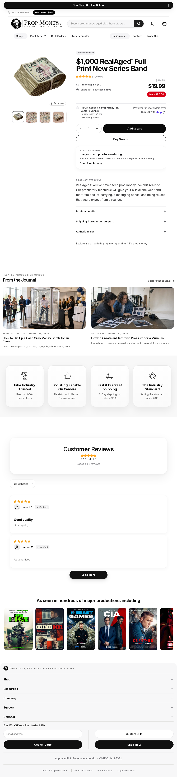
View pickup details (90, 117)
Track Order (154, 36)
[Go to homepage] (5, 668)
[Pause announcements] (169, 5)
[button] (84, 76)
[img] (88, 501)
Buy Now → (121, 139)
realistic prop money (105, 243)
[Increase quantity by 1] (97, 129)
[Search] (139, 24)
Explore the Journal (161, 280)
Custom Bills (134, 734)
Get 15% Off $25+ (44, 12)
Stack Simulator (80, 36)
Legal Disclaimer (126, 770)
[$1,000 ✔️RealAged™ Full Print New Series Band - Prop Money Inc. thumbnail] (18, 117)
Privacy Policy (105, 770)
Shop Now (134, 744)
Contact (137, 36)
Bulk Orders (58, 36)
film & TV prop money (134, 243)
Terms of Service (83, 770)
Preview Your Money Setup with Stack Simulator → (88, 5)
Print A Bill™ (38, 36)
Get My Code (43, 744)
